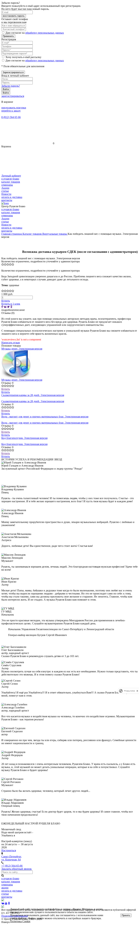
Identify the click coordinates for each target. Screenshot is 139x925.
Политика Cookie (20, 921)
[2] (5, 264)
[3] (7, 264)
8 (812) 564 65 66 (11, 117)
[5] (13, 264)
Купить (5, 389)
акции (4, 887)
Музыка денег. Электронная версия (21, 348)
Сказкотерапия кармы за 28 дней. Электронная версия (32, 395)
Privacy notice (129, 691)
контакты (6, 200)
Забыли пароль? (10, 85)
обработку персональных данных (44, 32)
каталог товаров (10, 181)
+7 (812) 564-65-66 (12, 865)
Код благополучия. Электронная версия (24, 438)
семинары (7, 184)
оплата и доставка (11, 197)
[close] (137, 691)
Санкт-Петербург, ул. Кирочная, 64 (11, 858)
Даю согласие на (34, 32)
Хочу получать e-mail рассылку (23, 57)
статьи (5, 191)
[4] (10, 264)
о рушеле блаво (10, 178)
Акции (5, 187)
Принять (126, 915)
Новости (6, 194)
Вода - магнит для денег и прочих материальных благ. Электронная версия (44, 416)
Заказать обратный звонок (16, 868)
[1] (2, 264)
